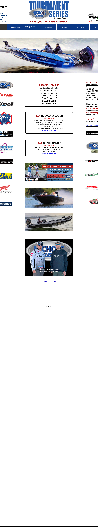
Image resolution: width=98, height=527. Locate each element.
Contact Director (49, 281)
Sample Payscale (49, 153)
